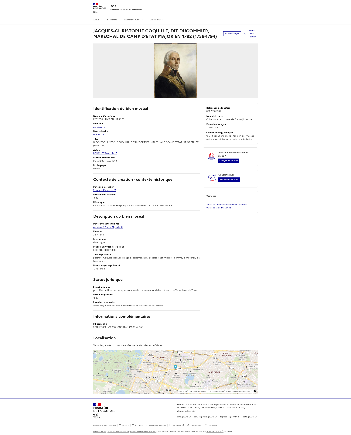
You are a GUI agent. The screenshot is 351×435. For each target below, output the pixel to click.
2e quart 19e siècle (103, 190)
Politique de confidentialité (118, 431)
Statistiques (176, 425)
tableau (97, 134)
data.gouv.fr (248, 416)
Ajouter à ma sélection (252, 33)
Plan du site (212, 425)
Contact (125, 425)
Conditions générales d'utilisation (143, 431)
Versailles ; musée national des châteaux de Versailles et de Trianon (226, 206)
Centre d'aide (156, 19)
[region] (175, 372)
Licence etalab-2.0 (213, 431)
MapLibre (182, 391)
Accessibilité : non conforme (104, 425)
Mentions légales (99, 431)
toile (117, 227)
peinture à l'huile (102, 227)
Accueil (96, 19)
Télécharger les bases (157, 425)
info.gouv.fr (182, 416)
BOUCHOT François (103, 153)
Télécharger (233, 33)
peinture (97, 126)
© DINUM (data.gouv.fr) (198, 391)
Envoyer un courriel (228, 160)
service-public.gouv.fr (204, 416)
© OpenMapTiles (216, 391)
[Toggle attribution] (254, 391)
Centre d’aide (196, 425)
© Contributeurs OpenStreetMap (238, 391)
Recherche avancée (133, 19)
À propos (139, 425)
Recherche (112, 19)
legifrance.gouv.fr (228, 416)
